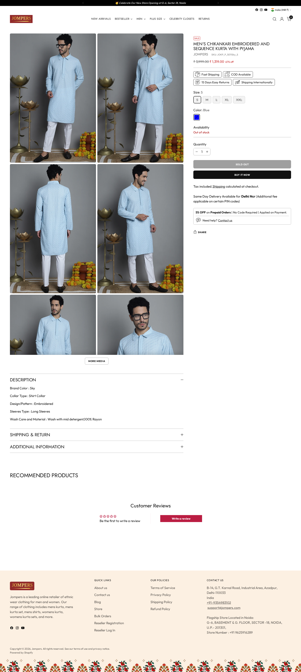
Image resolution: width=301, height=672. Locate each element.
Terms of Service (162, 588)
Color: (201, 110)
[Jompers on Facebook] (256, 9)
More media (96, 361)
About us (100, 588)
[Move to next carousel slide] (291, 484)
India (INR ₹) (282, 10)
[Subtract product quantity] (197, 151)
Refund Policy (160, 609)
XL (227, 99)
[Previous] (83, 3)
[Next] (218, 3)
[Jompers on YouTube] (265, 9)
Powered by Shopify (21, 652)
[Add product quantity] (207, 151)
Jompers (37, 648)
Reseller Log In (104, 630)
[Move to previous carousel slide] (10, 484)
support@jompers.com (223, 608)
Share (202, 232)
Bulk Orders (102, 616)
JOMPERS (200, 54)
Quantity (199, 144)
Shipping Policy (161, 602)
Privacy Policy (160, 595)
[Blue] (196, 117)
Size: (198, 92)
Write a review (181, 518)
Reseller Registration (109, 623)
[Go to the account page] (281, 19)
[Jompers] (21, 19)
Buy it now (242, 174)
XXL (239, 99)
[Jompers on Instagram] (261, 9)
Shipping (219, 186)
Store (98, 609)
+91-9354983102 (219, 603)
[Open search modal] (274, 19)
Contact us (225, 220)
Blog (97, 602)
